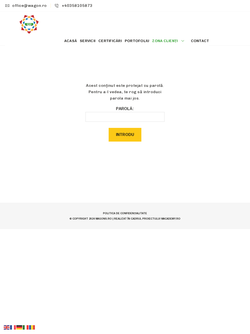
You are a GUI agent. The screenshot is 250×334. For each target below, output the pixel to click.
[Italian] (26, 327)
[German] (19, 327)
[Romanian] (32, 327)
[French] (13, 327)
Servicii (87, 41)
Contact (200, 41)
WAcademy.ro (170, 218)
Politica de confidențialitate (125, 213)
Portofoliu (137, 41)
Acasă (70, 41)
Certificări (110, 41)
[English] (7, 327)
